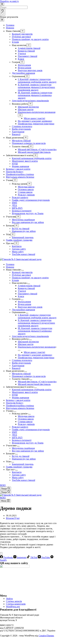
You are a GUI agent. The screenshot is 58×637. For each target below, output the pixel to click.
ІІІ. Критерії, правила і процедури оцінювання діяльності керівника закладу (35, 331)
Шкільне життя (25, 344)
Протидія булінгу (14, 403)
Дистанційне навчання (23, 309)
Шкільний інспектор (28, 341)
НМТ (14, 432)
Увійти (9, 598)
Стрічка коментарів (16, 604)
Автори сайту (19, 475)
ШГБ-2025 (17, 437)
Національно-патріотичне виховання (36, 347)
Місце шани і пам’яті (34, 352)
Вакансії (16, 368)
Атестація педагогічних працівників (30, 336)
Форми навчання (20, 397)
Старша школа (25, 421)
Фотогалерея (24, 301)
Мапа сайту (18, 477)
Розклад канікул (20, 427)
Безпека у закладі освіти (18, 400)
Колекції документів (22, 272)
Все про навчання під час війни (28, 451)
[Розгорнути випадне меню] (22, 270)
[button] (54, 552)
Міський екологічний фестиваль (34, 384)
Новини (10, 267)
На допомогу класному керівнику (35, 355)
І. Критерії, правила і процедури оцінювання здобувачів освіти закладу (37, 316)
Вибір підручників (21, 363)
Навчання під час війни (24, 459)
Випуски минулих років (30, 307)
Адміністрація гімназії (29, 285)
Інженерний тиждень (22, 464)
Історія (15, 280)
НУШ (15, 395)
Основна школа (26, 419)
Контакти (17, 472)
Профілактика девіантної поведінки (36, 357)
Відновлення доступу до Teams (27, 443)
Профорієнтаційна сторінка (20, 405)
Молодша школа (26, 416)
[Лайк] (1, 553)
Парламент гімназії (27, 293)
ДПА (14, 435)
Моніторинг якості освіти (25, 392)
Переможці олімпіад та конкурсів (29, 376)
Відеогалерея (24, 304)
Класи (21, 296)
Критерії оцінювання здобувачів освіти (31, 389)
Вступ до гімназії (20, 456)
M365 (3, 485)
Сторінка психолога (22, 360)
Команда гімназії (26, 288)
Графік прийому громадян (19, 467)
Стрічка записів (14, 601)
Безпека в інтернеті (21, 440)
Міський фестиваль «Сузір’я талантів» (37, 381)
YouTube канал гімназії (23, 480)
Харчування (18, 365)
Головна (10, 264)
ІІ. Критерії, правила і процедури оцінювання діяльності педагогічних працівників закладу (36, 323)
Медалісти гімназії (21, 373)
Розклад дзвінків (26, 424)
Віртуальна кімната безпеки (20, 408)
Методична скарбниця (23, 448)
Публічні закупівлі (21, 275)
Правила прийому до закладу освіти (30, 277)
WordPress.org (13, 606)
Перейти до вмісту (9, 1)
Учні (17, 518)
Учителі (22, 291)
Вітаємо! (10, 518)
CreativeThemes (46, 635)
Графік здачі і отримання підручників (31, 429)
